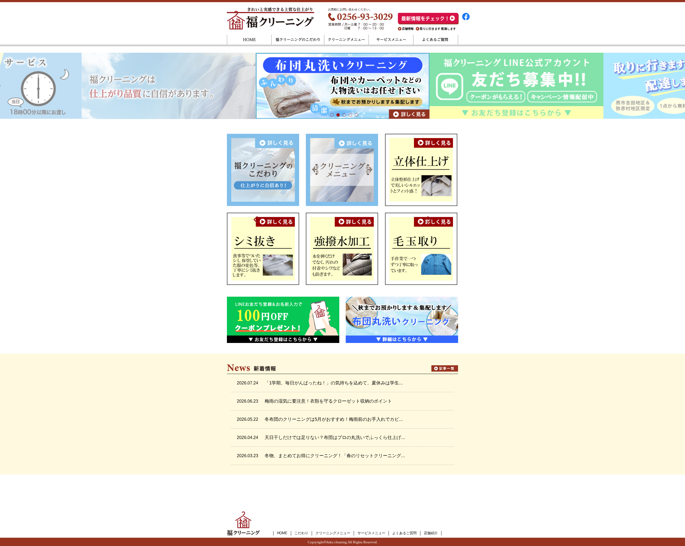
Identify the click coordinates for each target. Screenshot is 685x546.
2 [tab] (336, 114)
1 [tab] (330, 114)
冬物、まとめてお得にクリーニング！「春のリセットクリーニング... (335, 455)
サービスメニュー (391, 40)
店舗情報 (408, 28)
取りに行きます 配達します (438, 28)
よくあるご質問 (435, 40)
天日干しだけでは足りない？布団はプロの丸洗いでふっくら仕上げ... (335, 437)
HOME (249, 40)
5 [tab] (355, 114)
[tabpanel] (342, 86)
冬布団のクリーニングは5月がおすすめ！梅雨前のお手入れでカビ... (334, 419)
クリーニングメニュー (346, 40)
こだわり (301, 533)
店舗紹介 (431, 533)
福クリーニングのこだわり (298, 40)
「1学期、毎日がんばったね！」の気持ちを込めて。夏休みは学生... (334, 382)
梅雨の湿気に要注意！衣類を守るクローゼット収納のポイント (328, 401)
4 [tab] (349, 114)
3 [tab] (342, 114)
